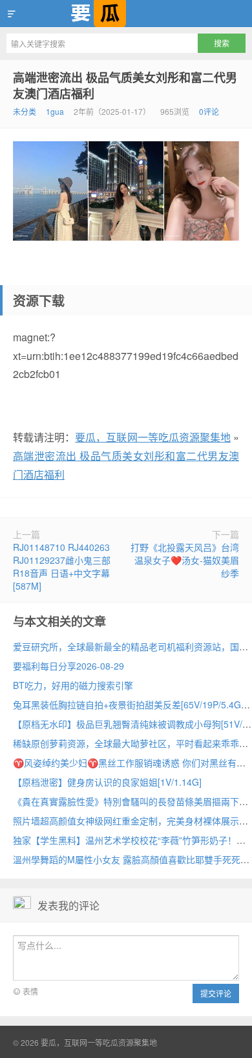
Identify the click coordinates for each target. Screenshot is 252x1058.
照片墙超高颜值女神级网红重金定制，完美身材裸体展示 (126, 820)
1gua (55, 111)
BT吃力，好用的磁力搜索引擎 (73, 685)
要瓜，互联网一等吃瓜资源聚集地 (126, 13)
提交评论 (215, 993)
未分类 (24, 111)
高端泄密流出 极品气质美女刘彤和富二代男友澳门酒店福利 (125, 85)
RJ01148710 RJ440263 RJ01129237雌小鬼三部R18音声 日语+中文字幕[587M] (61, 566)
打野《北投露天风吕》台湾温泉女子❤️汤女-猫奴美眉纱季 (185, 560)
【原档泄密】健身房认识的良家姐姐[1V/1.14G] (107, 781)
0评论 (209, 111)
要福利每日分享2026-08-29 (68, 665)
